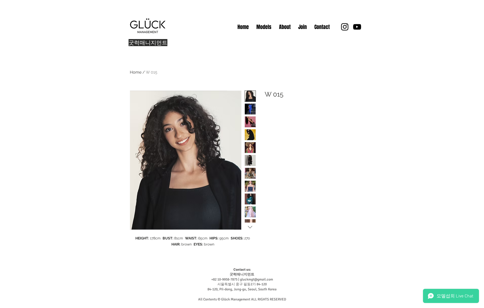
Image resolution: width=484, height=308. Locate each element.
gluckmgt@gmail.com (256, 279)
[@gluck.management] (357, 27)
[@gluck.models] (345, 27)
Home (135, 72)
